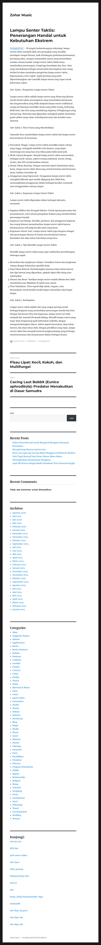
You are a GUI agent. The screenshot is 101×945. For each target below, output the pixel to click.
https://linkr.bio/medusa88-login (26, 896)
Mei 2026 (17, 523)
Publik (15, 770)
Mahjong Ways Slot (19, 876)
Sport (15, 801)
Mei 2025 (17, 554)
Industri (16, 715)
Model (15, 729)
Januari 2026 (18, 530)
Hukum (16, 711)
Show (15, 794)
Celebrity (16, 660)
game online (18, 698)
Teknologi (17, 805)
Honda (15, 708)
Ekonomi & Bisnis (21, 687)
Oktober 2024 (19, 578)
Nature (15, 742)
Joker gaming (16, 869)
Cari (12, 413)
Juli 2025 (16, 547)
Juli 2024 (16, 588)
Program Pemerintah (22, 767)
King (14, 722)
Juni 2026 (17, 519)
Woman (16, 818)
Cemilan (16, 663)
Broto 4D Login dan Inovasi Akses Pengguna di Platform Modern (43, 453)
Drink (15, 684)
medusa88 (15, 903)
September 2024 (20, 582)
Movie (15, 732)
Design (15, 677)
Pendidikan (18, 756)
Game (15, 694)
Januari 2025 (18, 568)
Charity (16, 667)
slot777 (13, 883)
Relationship (18, 777)
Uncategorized (44, 341)
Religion (16, 780)
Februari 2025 (19, 564)
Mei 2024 (17, 595)
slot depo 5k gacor (19, 910)
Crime (15, 673)
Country (16, 670)
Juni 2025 (17, 551)
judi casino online (18, 855)
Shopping (17, 791)
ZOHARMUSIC (17, 48)
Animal (15, 639)
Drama (15, 680)
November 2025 (20, 537)
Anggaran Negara (21, 636)
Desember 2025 (20, 533)
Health (15, 705)
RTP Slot (14, 848)
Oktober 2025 (19, 540)
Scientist (16, 787)
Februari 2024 (19, 606)
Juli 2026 (16, 516)
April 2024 (17, 599)
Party (15, 753)
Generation (18, 701)
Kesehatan (17, 718)
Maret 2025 (18, 561)
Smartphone (18, 798)
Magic (15, 725)
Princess (16, 763)
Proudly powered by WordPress (34, 938)
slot (12, 890)
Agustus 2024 (19, 585)
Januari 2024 (18, 609)
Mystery (16, 739)
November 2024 (20, 575)
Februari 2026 (19, 526)
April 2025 (17, 557)
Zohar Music (21, 15)
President (17, 760)
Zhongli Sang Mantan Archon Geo (29, 449)
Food (14, 691)
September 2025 (20, 544)
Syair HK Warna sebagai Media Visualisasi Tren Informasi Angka (43, 463)
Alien (14, 632)
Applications (18, 642)
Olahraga (16, 746)
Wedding (16, 815)
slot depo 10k (16, 917)
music (15, 736)
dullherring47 (19, 341)
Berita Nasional (19, 649)
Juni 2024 (17, 592)
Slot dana (14, 862)
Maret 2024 (18, 602)
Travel (15, 808)
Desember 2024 (20, 571)
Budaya (16, 653)
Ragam (15, 774)
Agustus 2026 (19, 513)
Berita (15, 646)
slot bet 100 (15, 841)
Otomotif (16, 749)
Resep (15, 784)
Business (16, 656)
